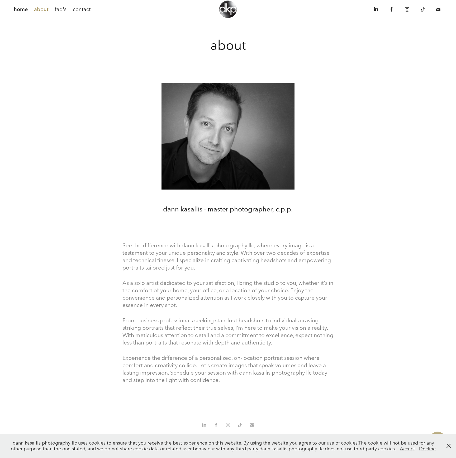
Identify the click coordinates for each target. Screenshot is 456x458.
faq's (60, 9)
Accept (407, 449)
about (41, 9)
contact (82, 9)
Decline (427, 449)
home (21, 9)
